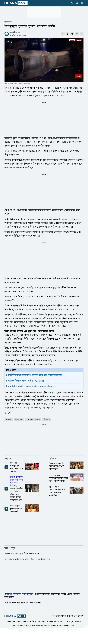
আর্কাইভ (70, 621)
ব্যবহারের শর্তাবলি (29, 621)
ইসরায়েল (8, 419)
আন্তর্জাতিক (8, 22)
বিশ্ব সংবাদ (47, 419)
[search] (77, 3)
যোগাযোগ (41, 621)
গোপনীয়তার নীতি (14, 621)
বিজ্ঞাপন (78, 621)
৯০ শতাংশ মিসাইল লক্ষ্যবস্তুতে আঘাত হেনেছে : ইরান (30, 386)
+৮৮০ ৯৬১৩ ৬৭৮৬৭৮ (67, 626)
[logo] (16, 3)
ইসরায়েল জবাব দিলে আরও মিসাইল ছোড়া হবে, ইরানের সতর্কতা (35, 375)
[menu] (81, 3)
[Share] (63, 34)
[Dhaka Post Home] (15, 616)
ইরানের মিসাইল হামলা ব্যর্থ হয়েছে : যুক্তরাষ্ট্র (26, 380)
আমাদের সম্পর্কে (53, 621)
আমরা (62, 621)
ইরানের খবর (18, 419)
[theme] (72, 3)
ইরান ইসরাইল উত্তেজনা (33, 419)
